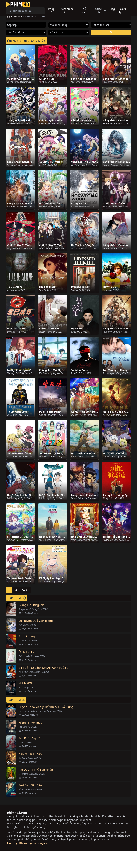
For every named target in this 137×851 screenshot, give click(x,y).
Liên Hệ (12, 843)
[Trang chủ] (18, 4)
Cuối (25, 589)
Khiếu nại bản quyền (33, 843)
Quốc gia (98, 10)
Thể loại (83, 10)
